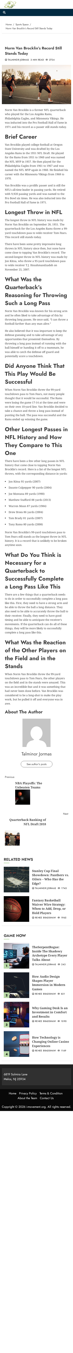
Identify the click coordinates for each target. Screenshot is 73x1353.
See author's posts (37, 764)
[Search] (4, 12)
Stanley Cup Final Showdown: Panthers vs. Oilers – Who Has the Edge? (50, 877)
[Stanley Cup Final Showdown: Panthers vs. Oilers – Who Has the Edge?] (16, 879)
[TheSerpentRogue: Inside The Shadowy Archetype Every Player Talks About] (16, 956)
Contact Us (47, 1098)
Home (12, 1093)
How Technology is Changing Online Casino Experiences (50, 1041)
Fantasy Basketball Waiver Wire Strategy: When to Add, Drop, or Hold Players (49, 906)
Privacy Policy (28, 1093)
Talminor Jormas (18, 59)
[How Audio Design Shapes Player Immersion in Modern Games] (16, 985)
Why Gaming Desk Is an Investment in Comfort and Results (50, 1012)
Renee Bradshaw (45, 917)
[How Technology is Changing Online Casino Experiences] (16, 1044)
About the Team (27, 1098)
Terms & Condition (51, 1093)
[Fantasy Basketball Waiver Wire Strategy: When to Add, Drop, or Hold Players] (16, 909)
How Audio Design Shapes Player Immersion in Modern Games (48, 982)
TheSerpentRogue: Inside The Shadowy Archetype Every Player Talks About (49, 953)
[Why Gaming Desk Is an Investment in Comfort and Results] (16, 1014)
